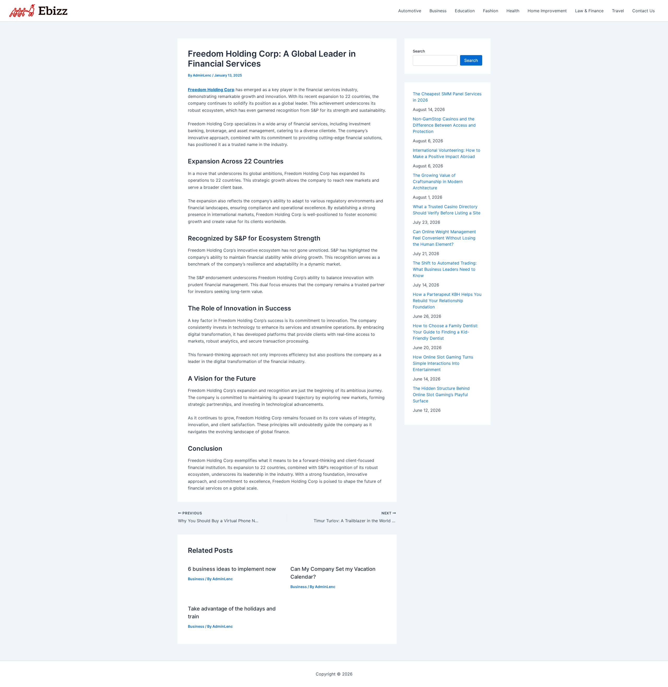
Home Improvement (547, 10)
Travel (618, 10)
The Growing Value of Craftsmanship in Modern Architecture (438, 181)
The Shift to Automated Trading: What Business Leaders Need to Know (444, 269)
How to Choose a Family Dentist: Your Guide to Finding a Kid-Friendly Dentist (445, 332)
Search (419, 51)
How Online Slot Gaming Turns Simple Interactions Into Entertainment (443, 363)
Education (465, 10)
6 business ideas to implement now (232, 569)
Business (438, 10)
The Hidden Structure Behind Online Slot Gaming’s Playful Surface (441, 394)
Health (512, 10)
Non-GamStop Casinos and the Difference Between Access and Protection (444, 125)
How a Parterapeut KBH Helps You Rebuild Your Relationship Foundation (447, 300)
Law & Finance (589, 10)
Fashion (490, 10)
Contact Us (643, 10)
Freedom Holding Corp (211, 89)
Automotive (409, 10)
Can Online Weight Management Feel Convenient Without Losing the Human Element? (444, 238)
